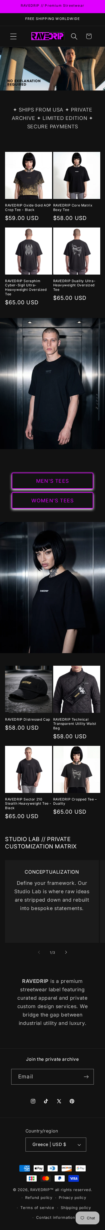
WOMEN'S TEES (52, 500)
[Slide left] (39, 952)
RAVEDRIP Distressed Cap (27, 719)
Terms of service (37, 1207)
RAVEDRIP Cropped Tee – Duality (75, 801)
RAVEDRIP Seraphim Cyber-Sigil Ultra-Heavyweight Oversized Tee (26, 287)
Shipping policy (76, 1207)
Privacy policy (72, 1197)
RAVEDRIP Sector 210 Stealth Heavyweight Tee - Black (28, 803)
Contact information (55, 1217)
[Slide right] (66, 952)
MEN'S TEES (52, 481)
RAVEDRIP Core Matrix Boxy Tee (73, 207)
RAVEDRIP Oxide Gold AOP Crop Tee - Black (28, 207)
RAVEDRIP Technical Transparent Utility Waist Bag (74, 723)
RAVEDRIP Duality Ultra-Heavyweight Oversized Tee (74, 285)
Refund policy (38, 1197)
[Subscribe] (86, 1077)
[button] (13, 36)
